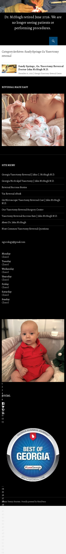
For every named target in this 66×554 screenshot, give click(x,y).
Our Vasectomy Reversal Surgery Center (22, 209)
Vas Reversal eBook (11, 193)
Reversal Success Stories (14, 187)
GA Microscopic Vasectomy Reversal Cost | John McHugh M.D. (31, 201)
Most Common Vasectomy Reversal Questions (25, 228)
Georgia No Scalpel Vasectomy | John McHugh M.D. (28, 181)
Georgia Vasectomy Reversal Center (48, 73)
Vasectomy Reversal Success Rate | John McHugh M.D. (29, 216)
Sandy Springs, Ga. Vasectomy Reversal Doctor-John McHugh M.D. (41, 67)
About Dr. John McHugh (14, 222)
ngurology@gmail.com (13, 242)
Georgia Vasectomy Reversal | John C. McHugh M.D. (28, 174)
